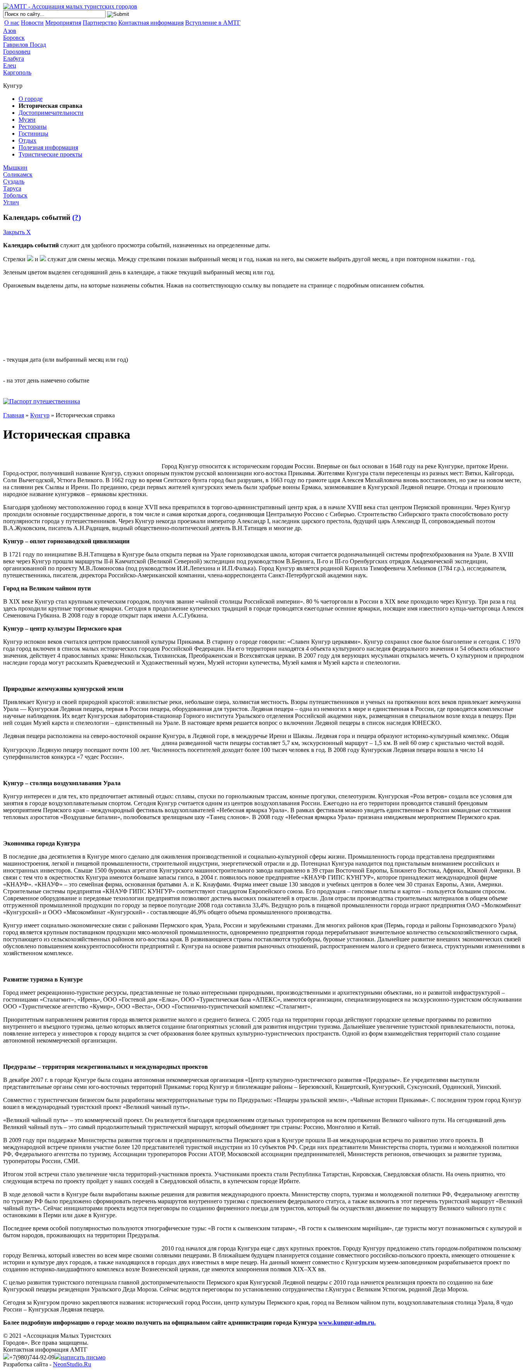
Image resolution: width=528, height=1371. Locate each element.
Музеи (27, 119)
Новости (32, 22)
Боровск (14, 37)
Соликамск (17, 174)
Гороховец (17, 51)
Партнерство (100, 22)
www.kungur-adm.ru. (347, 1322)
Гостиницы (33, 133)
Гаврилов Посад (24, 44)
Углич (11, 202)
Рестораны (33, 126)
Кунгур (39, 415)
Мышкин (15, 167)
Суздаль (13, 181)
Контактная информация (151, 22)
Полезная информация (48, 147)
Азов (9, 30)
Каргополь (17, 72)
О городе (31, 98)
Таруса (12, 188)
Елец (9, 65)
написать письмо (83, 1357)
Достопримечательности (51, 112)
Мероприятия (63, 22)
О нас (11, 22)
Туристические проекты (50, 154)
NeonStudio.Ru (72, 1364)
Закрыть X (17, 232)
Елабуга (13, 58)
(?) (76, 217)
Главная (13, 415)
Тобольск (15, 195)
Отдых (27, 140)
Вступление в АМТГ (212, 22)
